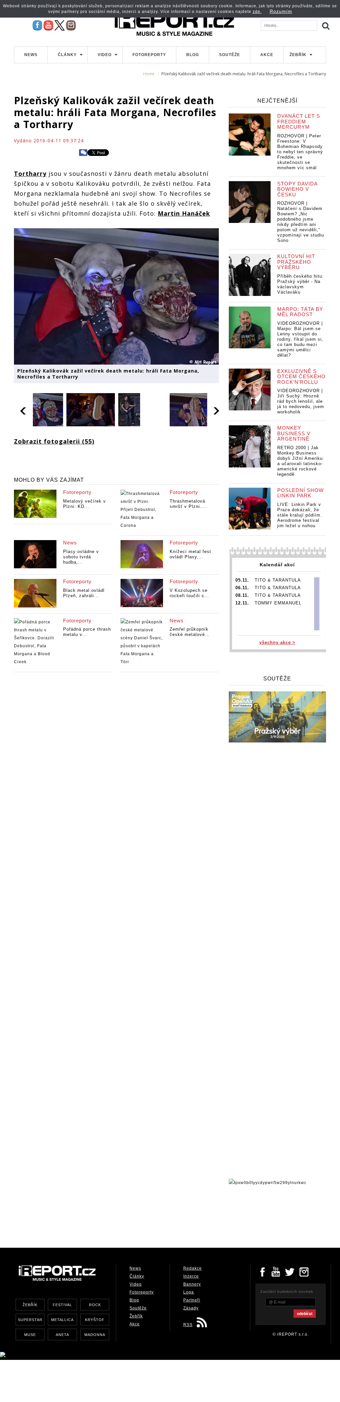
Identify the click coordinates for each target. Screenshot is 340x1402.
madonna (94, 1335)
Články (67, 54)
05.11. (242, 580)
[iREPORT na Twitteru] (276, 1271)
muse (30, 1335)
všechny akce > (277, 642)
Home (149, 74)
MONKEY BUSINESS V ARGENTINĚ (293, 433)
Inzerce (191, 1276)
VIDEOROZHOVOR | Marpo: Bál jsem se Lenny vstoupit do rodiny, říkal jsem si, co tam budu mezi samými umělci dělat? (300, 339)
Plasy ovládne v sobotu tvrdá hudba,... (81, 557)
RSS (188, 1324)
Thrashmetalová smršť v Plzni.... (188, 504)
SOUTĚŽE (277, 678)
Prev (23, 409)
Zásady (191, 1308)
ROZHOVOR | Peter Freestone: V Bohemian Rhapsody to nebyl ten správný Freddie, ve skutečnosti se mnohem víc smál (300, 151)
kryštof (95, 1320)
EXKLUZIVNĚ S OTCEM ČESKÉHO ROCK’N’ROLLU (301, 376)
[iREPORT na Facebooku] (37, 25)
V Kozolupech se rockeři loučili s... (189, 593)
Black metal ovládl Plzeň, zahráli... (84, 593)
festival (62, 1305)
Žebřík (298, 54)
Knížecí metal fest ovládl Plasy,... (190, 554)
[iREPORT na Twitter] (290, 1271)
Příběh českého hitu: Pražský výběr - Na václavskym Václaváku (300, 284)
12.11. (242, 602)
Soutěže (229, 54)
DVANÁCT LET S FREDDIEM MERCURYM (298, 121)
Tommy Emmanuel (278, 602)
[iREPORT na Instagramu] (71, 25)
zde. (257, 11)
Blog (192, 54)
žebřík (30, 1305)
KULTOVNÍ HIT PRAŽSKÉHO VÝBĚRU (296, 261)
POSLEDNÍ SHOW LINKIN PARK (300, 493)
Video (105, 54)
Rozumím (281, 11)
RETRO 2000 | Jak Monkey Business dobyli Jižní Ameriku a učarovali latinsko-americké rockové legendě (300, 461)
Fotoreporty (149, 54)
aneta (62, 1335)
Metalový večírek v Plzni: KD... (84, 504)
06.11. (242, 587)
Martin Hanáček (184, 213)
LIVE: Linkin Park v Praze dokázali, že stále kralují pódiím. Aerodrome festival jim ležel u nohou (299, 515)
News (31, 54)
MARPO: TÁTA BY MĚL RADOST (300, 311)
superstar (30, 1320)
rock (95, 1305)
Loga (188, 1292)
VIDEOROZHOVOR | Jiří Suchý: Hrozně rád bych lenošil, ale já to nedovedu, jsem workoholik (300, 401)
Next (216, 409)
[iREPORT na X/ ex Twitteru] (59, 25)
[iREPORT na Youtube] (48, 25)
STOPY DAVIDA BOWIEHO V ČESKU (297, 189)
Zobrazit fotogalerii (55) (54, 441)
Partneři (191, 1300)
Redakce (192, 1268)
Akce (266, 54)
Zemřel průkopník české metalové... (190, 632)
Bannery (192, 1284)
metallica (62, 1320)
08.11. (242, 595)
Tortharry (30, 173)
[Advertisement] (135, 1215)
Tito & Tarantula (278, 580)
